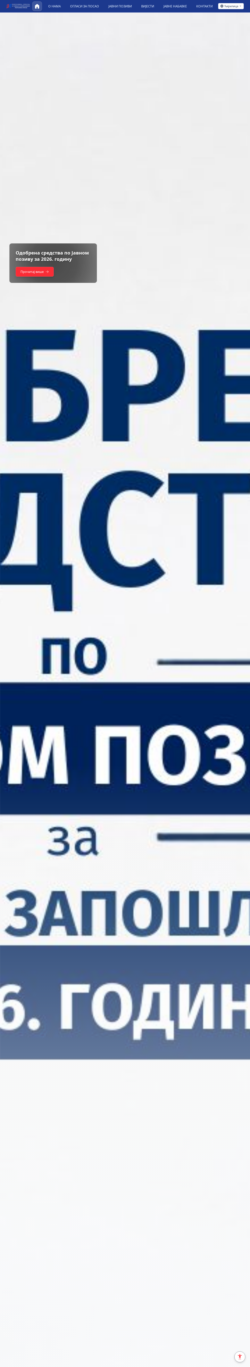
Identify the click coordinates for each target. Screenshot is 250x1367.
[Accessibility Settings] (239, 1356)
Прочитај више (32, 272)
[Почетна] (37, 6)
